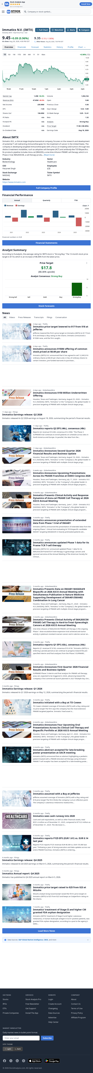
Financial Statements (46, 242)
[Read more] (49, 155)
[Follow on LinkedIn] (17, 1061)
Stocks (5, 999)
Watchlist (59, 30)
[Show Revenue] (8, 205)
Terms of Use (76, 1008)
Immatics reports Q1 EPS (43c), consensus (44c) (59, 644)
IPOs (5, 1004)
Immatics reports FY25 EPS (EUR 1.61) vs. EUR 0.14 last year (60, 840)
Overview (9, 47)
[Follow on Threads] (23, 1061)
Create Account (54, 1004)
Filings (49, 317)
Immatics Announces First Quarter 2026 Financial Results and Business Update (60, 668)
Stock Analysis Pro (33, 999)
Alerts (72, 30)
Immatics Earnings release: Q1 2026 (22, 688)
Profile (70, 47)
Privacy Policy (77, 1013)
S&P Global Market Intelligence (30, 940)
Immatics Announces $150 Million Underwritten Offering (60, 394)
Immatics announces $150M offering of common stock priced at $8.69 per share (60, 350)
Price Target (51, 126)
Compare (85, 30)
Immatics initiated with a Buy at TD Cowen (57, 702)
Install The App (32, 1013)
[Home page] (13, 12)
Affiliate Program (78, 1017)
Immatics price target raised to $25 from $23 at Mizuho (59, 889)
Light (9, 1049)
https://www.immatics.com (14, 182)
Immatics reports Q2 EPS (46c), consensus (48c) (59, 428)
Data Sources (54, 1013)
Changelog (53, 1008)
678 (48, 168)
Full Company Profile (46, 188)
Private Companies (11, 1013)
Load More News (46, 930)
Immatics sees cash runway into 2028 (54, 815)
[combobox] (57, 11)
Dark (19, 1049)
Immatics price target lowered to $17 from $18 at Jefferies (60, 328)
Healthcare (52, 161)
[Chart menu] (87, 263)
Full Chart (43, 30)
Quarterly (46, 200)
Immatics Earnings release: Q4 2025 (22, 860)
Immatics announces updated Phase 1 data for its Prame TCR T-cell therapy (61, 544)
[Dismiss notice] (2, 4)
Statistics (47, 47)
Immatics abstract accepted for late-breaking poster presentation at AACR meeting (58, 751)
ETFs (5, 1008)
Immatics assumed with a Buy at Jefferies (56, 793)
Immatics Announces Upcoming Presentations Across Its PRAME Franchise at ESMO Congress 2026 (62, 474)
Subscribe (47, 1038)
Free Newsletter (32, 1004)
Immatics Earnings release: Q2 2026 (22, 414)
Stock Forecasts (46, 306)
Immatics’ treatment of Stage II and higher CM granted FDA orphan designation (59, 911)
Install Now (85, 4)
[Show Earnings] (20, 205)
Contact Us (76, 1004)
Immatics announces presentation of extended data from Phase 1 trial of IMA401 (59, 522)
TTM (76, 200)
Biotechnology (8, 161)
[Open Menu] (3, 12)
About (73, 999)
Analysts (50, 122)
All (5, 317)
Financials (22, 47)
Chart (80, 47)
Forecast (35, 47)
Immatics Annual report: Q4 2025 (20, 873)
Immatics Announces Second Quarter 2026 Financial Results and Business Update (57, 452)
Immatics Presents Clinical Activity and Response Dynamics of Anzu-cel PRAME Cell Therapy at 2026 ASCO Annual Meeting (61, 498)
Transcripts (39, 317)
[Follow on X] (11, 1061)
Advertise (52, 1017)
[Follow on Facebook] (4, 1061)
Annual (17, 200)
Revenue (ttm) (8, 100)
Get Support (31, 1008)
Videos (12, 317)
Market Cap (7, 96)
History (60, 47)
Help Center (53, 1022)
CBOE (46, 940)
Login (50, 999)
